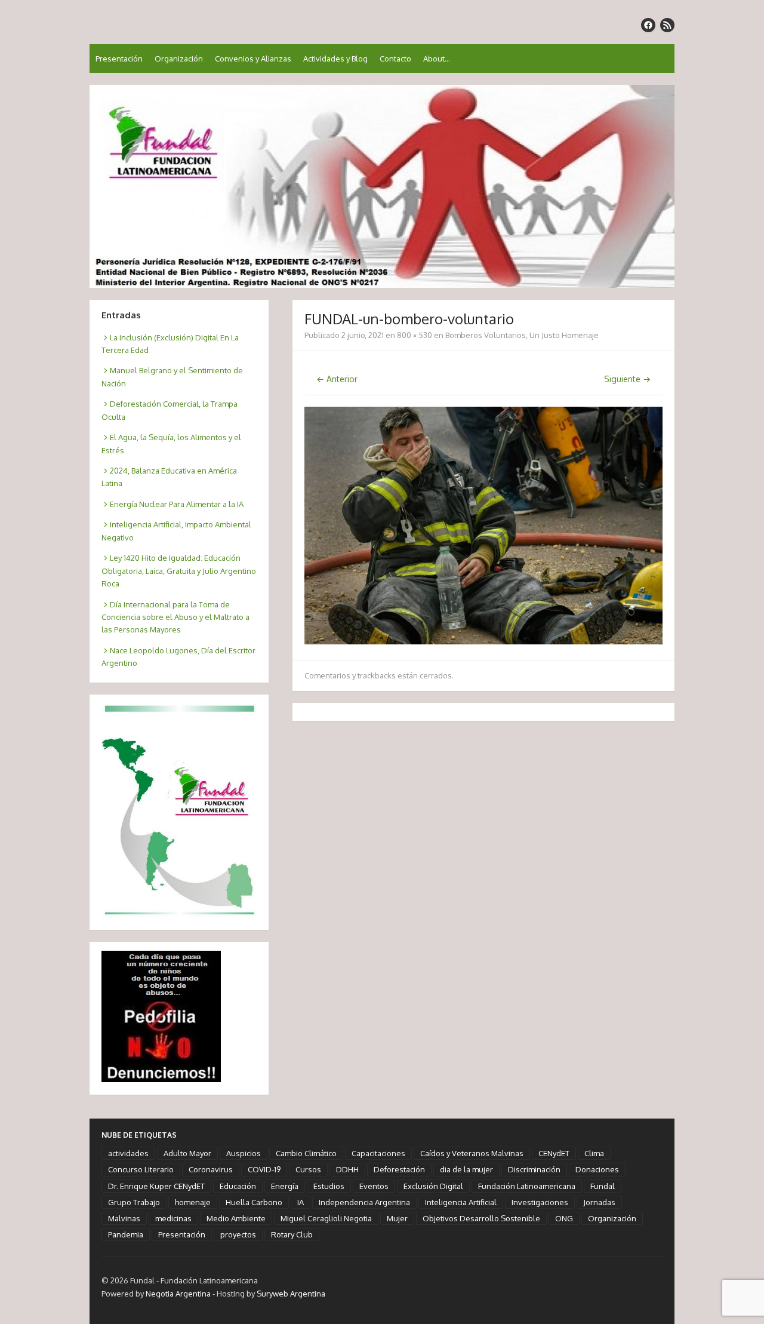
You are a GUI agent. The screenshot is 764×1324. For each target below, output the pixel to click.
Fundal (602, 1186)
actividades (128, 1153)
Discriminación (534, 1169)
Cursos (308, 1169)
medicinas (173, 1218)
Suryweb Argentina (291, 1293)
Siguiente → (627, 379)
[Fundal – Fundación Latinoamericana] (382, 186)
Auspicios (243, 1153)
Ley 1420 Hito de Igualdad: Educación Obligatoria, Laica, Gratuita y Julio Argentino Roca (178, 570)
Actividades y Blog (335, 58)
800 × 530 (414, 335)
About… (436, 58)
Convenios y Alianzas (253, 58)
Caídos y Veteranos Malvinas (471, 1153)
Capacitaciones (378, 1153)
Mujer (397, 1218)
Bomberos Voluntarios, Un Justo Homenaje (522, 335)
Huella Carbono (254, 1202)
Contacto (395, 58)
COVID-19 (264, 1169)
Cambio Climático (306, 1153)
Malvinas (124, 1218)
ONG (564, 1218)
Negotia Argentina (178, 1293)
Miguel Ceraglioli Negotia (326, 1218)
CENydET (553, 1153)
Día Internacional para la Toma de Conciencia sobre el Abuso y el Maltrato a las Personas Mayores (175, 617)
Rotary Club (292, 1234)
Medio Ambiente (236, 1218)
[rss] (667, 25)
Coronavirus (211, 1169)
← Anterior (337, 379)
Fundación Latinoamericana (526, 1186)
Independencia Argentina (364, 1202)
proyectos (238, 1234)
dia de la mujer (466, 1169)
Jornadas (599, 1202)
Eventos (374, 1186)
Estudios (328, 1186)
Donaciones (597, 1169)
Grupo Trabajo (134, 1202)
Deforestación (399, 1169)
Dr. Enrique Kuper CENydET (156, 1186)
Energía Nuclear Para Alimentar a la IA (177, 504)
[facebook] (648, 25)
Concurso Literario (141, 1169)
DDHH (347, 1169)
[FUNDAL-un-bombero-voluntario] (483, 641)
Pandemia (125, 1234)
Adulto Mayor (187, 1153)
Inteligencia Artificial (461, 1202)
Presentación (119, 58)
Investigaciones (540, 1202)
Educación (238, 1186)
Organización (179, 58)
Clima (594, 1153)
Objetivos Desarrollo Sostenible (481, 1218)
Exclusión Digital (433, 1186)
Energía (284, 1186)
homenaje (193, 1202)
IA (300, 1202)
